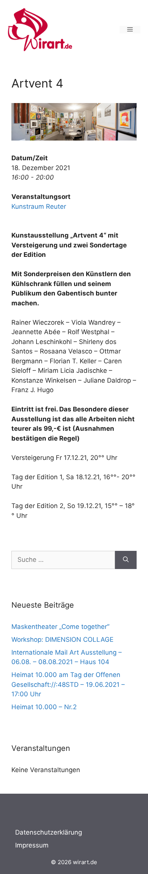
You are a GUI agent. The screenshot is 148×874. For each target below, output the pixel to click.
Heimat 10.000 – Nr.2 (44, 707)
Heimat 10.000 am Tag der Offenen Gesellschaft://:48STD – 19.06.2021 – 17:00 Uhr (68, 684)
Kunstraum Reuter (38, 206)
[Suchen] (126, 560)
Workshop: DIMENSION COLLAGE (62, 639)
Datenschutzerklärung (48, 832)
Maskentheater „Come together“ (60, 626)
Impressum (32, 845)
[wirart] (40, 29)
